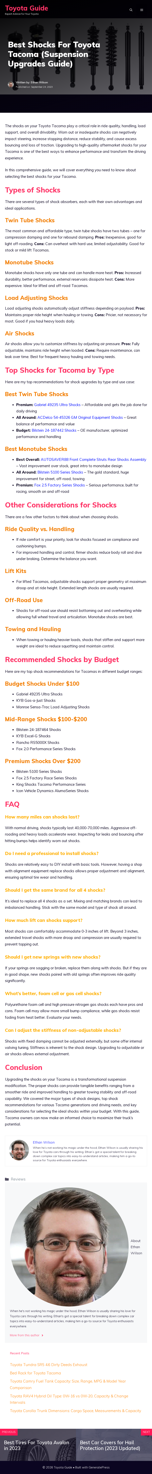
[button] (131, 10)
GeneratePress (99, 1467)
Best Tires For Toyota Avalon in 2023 (36, 1445)
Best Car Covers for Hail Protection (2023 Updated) (110, 1445)
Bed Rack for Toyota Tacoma (35, 1373)
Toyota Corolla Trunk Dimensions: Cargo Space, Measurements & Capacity (75, 1410)
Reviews (18, 1179)
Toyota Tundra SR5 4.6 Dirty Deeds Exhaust (48, 1364)
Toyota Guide (26, 8)
